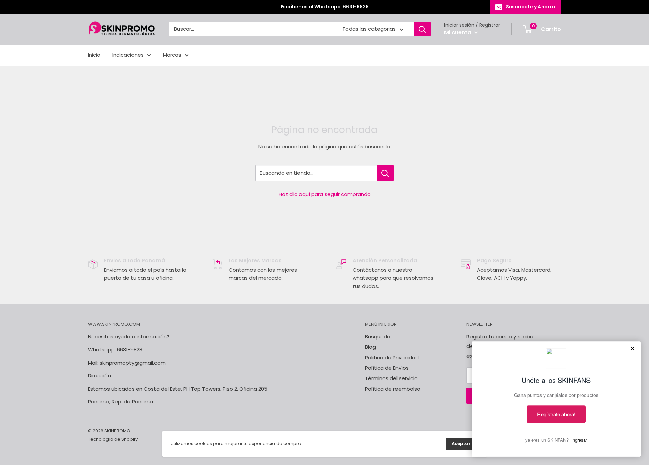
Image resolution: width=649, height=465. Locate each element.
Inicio (94, 54)
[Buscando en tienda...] (385, 173)
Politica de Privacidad (392, 357)
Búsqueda (377, 336)
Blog (370, 346)
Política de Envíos (387, 367)
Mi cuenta (458, 32)
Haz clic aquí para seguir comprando (325, 194)
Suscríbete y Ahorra (530, 6)
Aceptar (461, 443)
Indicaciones (128, 54)
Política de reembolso (392, 388)
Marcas (172, 54)
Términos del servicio (391, 378)
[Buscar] (422, 29)
